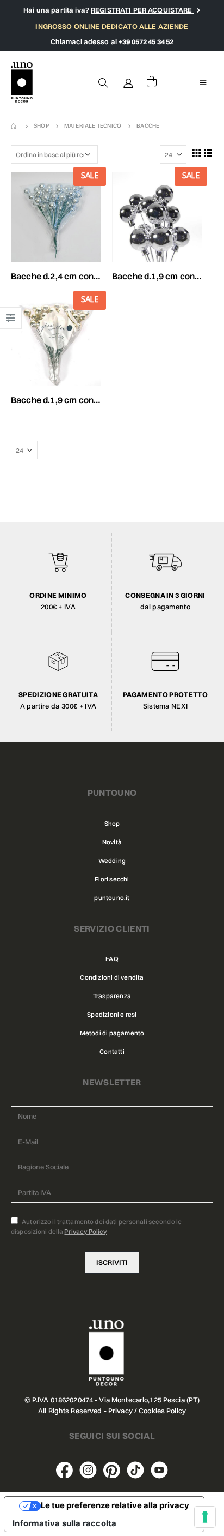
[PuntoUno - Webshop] (22, 82)
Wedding (112, 861)
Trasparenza (112, 996)
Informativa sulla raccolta (64, 1523)
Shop (112, 823)
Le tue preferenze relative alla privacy (115, 1505)
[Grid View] (196, 153)
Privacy (120, 1410)
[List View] (208, 153)
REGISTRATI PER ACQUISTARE (142, 9)
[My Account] (128, 82)
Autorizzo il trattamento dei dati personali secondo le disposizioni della (96, 1226)
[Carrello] (151, 82)
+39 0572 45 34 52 (146, 41)
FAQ (112, 959)
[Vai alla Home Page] (14, 126)
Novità (112, 842)
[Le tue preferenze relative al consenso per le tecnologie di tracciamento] (205, 1517)
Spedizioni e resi (111, 1014)
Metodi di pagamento (112, 1033)
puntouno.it (111, 898)
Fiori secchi (112, 879)
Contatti (112, 1051)
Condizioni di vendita (112, 977)
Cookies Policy (162, 1410)
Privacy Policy (85, 1231)
